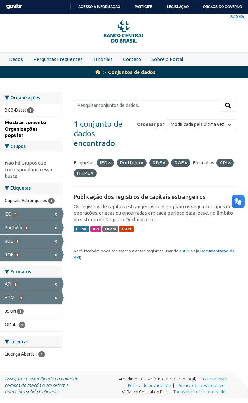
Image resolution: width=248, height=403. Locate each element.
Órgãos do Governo (222, 7)
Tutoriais (103, 59)
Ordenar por (150, 124)
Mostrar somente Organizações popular (25, 129)
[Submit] (228, 106)
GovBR (14, 7)
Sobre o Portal (167, 59)
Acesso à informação (99, 7)
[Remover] (109, 163)
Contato (132, 59)
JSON (126, 229)
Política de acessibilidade (201, 385)
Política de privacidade (149, 385)
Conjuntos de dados (132, 72)
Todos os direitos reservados (200, 391)
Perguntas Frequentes (58, 59)
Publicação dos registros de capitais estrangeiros (140, 196)
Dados (16, 59)
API (96, 229)
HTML (81, 229)
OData (110, 229)
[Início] (97, 72)
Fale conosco (215, 379)
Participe (143, 7)
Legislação (178, 7)
